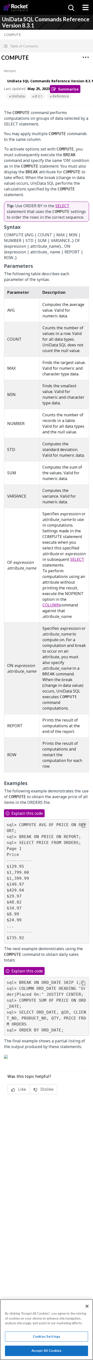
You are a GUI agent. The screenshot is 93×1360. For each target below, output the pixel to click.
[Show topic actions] (86, 57)
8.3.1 (38, 96)
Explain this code (27, 813)
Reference (61, 96)
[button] (46, 46)
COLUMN (51, 605)
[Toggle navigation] (86, 7)
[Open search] (71, 7)
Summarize (68, 89)
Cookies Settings (46, 1336)
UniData (18, 96)
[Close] (87, 1306)
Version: (10, 70)
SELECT (62, 206)
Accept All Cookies (46, 1351)
